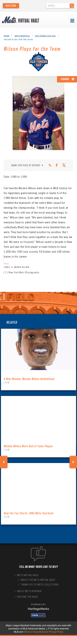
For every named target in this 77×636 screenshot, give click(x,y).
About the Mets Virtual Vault (38, 580)
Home (6, 36)
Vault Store (11, 5)
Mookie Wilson (21, 267)
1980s (7, 267)
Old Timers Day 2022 (45, 36)
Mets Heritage (22, 36)
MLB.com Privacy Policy (51, 631)
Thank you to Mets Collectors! (40, 584)
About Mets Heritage (29, 591)
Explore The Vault (27, 596)
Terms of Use (30, 631)
